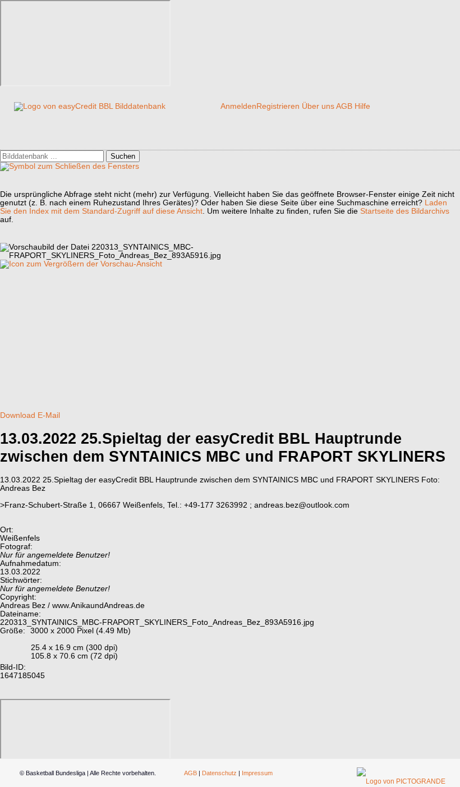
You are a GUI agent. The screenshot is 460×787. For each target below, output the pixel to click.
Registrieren (278, 106)
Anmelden (238, 106)
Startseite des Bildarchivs (404, 211)
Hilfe (362, 106)
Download (17, 415)
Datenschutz (219, 773)
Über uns (318, 106)
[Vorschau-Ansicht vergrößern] (81, 264)
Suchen (123, 156)
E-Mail (49, 415)
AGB (344, 106)
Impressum (257, 773)
